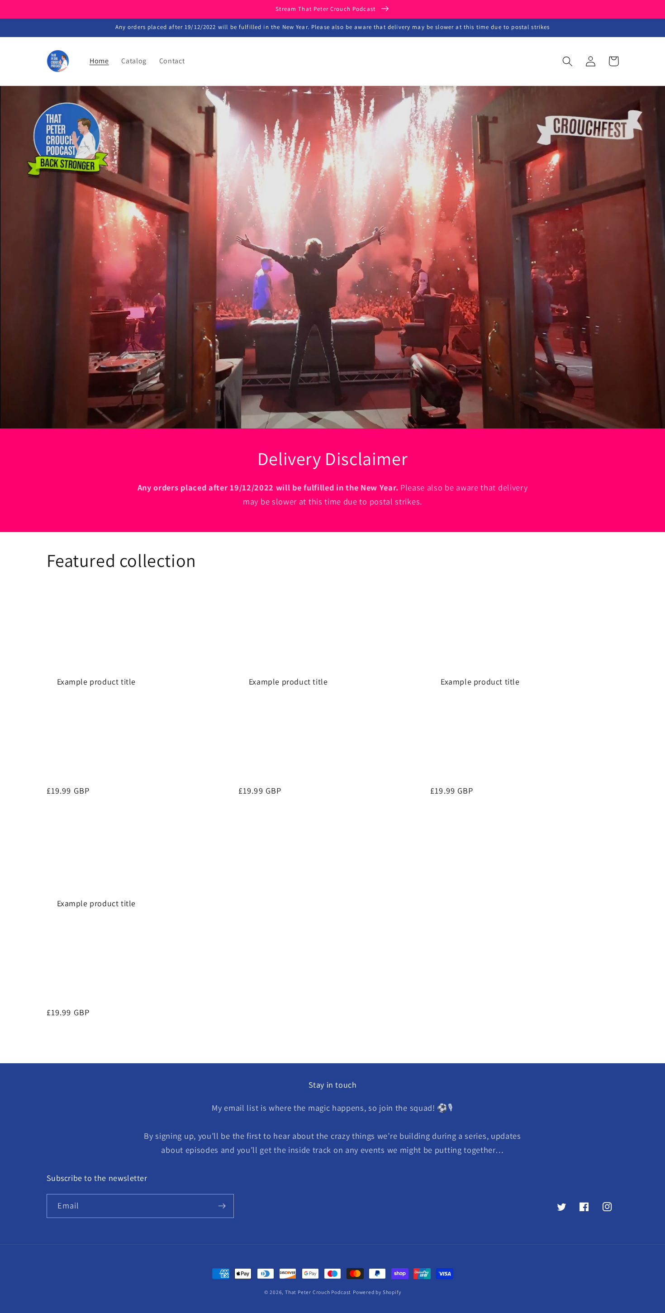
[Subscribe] (221, 1206)
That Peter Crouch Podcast (318, 1292)
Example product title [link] (96, 681)
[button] (568, 61)
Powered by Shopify (377, 1292)
